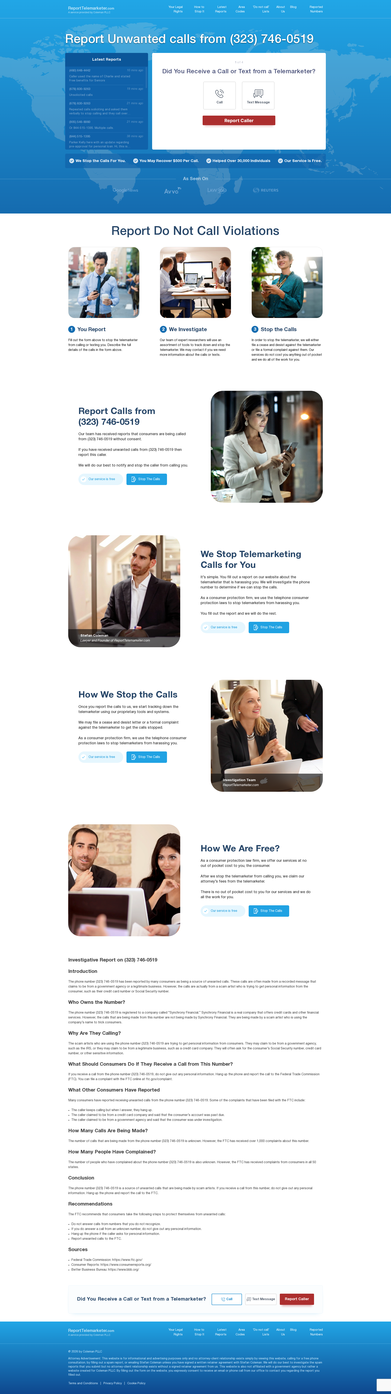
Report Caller (239, 120)
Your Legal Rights (176, 9)
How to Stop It (199, 9)
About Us (280, 9)
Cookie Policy (136, 1383)
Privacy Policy (112, 1383)
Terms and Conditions (83, 1383)
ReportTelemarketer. (91, 8)
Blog (293, 7)
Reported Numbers (316, 9)
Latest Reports (220, 9)
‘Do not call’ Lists (261, 9)
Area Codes (240, 9)
